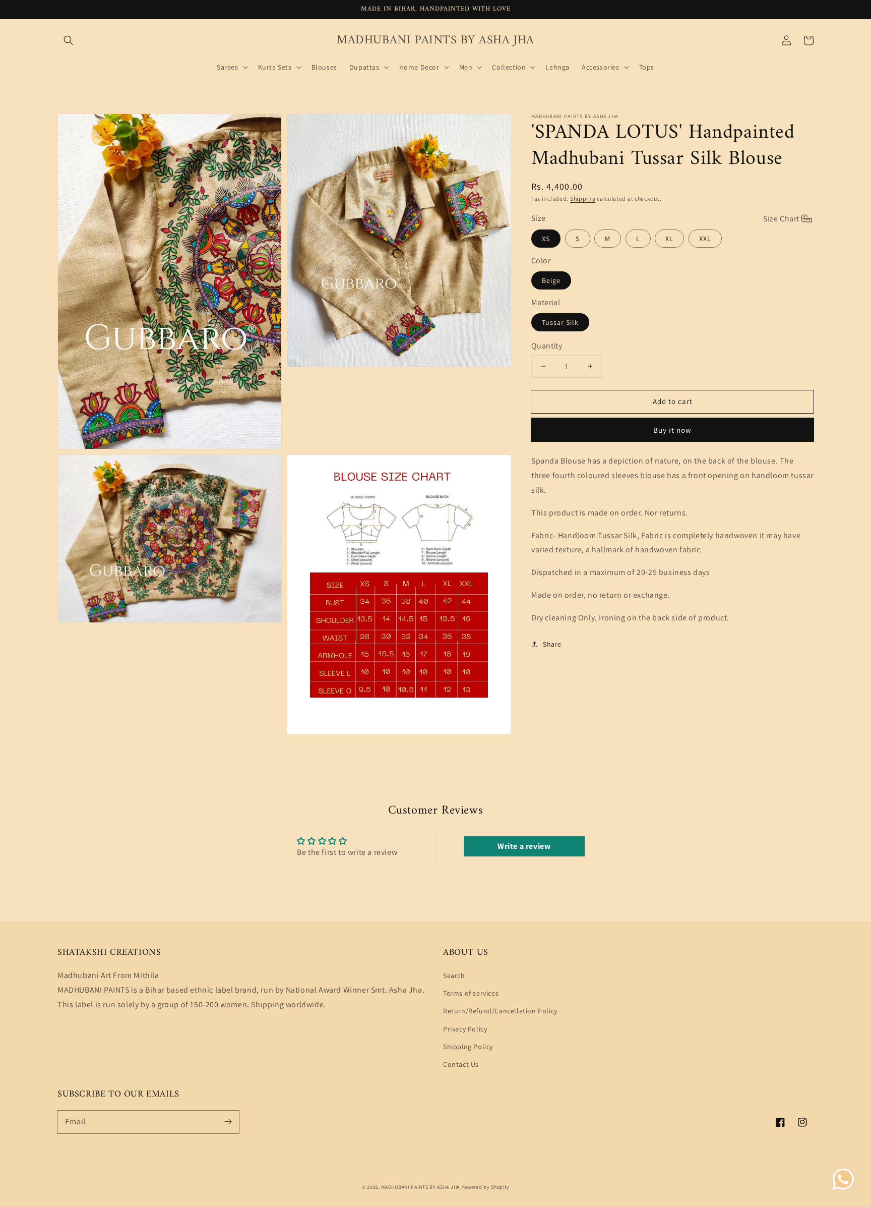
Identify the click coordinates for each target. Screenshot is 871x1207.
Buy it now (672, 430)
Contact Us (461, 1064)
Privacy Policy (465, 1028)
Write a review (523, 846)
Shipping (583, 198)
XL (669, 238)
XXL (705, 238)
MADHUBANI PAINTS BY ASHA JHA (420, 1187)
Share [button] (552, 643)
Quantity (546, 345)
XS (546, 238)
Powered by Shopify (485, 1187)
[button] (68, 40)
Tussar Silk (560, 322)
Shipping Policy (468, 1046)
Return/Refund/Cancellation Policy (500, 1010)
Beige (551, 280)
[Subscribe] (228, 1122)
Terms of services (471, 993)
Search (454, 975)
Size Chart (781, 218)
